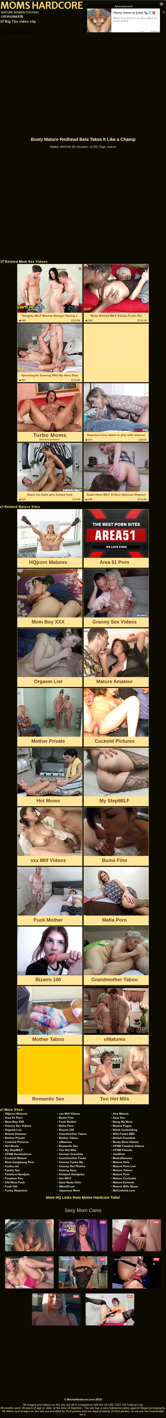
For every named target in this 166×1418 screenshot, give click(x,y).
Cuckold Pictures (17, 1142)
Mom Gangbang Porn (19, 1162)
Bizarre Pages (122, 1125)
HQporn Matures (16, 1113)
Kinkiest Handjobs (71, 1174)
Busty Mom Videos (126, 1142)
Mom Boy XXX (14, 1121)
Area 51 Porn (13, 1117)
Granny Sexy (68, 1170)
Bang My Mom (122, 1121)
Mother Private (15, 1137)
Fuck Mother (67, 1121)
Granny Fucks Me (71, 1162)
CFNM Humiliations (18, 1154)
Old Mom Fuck (15, 1182)
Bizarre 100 (66, 1129)
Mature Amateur (16, 1133)
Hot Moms (12, 1146)
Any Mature (121, 1113)
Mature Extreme (123, 1182)
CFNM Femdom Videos (128, 1146)
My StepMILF (14, 1150)
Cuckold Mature (16, 1158)
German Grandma (71, 1154)
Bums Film (66, 1117)
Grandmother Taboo (73, 1133)
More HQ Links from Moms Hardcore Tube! (83, 1197)
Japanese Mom (69, 1190)
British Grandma (124, 1137)
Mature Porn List (124, 1166)
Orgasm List (13, 1129)
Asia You (119, 1117)
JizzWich (119, 1154)
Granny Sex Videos (18, 1125)
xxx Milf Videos (69, 1113)
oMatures (65, 1142)
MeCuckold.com (124, 1190)
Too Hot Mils (67, 1150)
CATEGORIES (10, 16)
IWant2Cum (66, 1186)
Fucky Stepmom (16, 1190)
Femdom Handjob (17, 1174)
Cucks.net (12, 1166)
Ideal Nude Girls (70, 1182)
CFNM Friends (122, 1150)
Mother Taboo (68, 1137)
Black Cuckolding (125, 1129)
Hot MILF (65, 1178)
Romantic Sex (68, 1146)
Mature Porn (121, 1174)
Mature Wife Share (125, 1186)
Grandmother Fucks (72, 1158)
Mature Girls (121, 1162)
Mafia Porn (66, 1125)
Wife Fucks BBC (124, 1133)
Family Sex (12, 1170)
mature (111, 146)
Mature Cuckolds (124, 1178)
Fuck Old (11, 1186)
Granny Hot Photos (72, 1166)
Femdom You (14, 1178)
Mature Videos (123, 1170)
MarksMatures (122, 1158)
